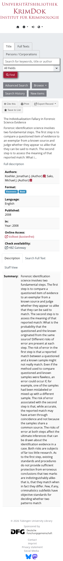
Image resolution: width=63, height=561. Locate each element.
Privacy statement (32, 547)
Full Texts (23, 46)
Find (12, 74)
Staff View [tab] (11, 267)
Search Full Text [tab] (35, 258)
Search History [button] (15, 93)
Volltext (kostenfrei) (21, 237)
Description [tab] (12, 258)
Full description (14, 164)
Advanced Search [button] (16, 85)
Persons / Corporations (21, 54)
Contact (32, 539)
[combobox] (31, 61)
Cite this (11, 103)
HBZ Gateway (17, 248)
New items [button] (37, 93)
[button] (25, 26)
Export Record (45, 103)
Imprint (32, 543)
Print (26, 103)
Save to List (14, 110)
